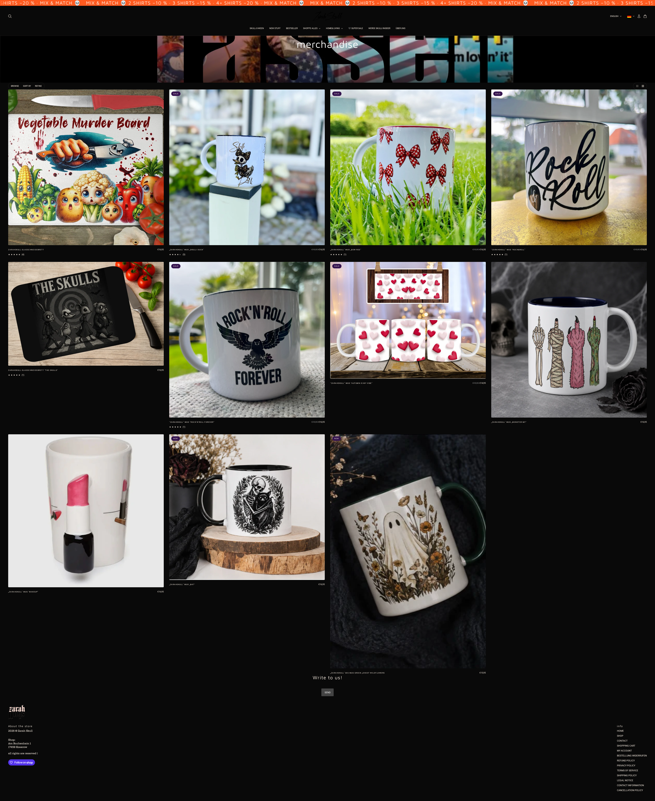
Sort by (27, 86)
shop (620, 735)
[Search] (10, 16)
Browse (15, 86)
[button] (636, 86)
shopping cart (626, 745)
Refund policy (626, 760)
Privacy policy (626, 765)
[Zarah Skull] (327, 16)
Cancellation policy (630, 790)
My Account (624, 750)
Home (620, 730)
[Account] (639, 16)
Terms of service (627, 770)
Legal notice (625, 780)
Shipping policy (627, 775)
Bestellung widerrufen (632, 755)
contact (622, 740)
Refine (38, 86)
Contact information (630, 785)
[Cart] (645, 16)
